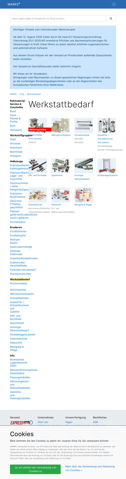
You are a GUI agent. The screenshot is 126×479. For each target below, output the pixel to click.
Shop (22, 94)
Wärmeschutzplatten (22, 293)
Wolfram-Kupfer (15, 241)
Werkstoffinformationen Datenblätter (23, 371)
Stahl (13, 139)
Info (12, 355)
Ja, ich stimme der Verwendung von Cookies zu (35, 469)
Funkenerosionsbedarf (23, 269)
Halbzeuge (16, 161)
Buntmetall (16, 151)
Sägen (69, 422)
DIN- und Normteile (15, 317)
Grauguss (15, 155)
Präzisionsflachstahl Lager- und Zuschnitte (21, 176)
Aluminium (16, 147)
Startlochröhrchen (20, 273)
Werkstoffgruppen (21, 135)
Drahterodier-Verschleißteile (18, 264)
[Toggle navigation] (114, 4)
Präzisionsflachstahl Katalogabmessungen (22, 167)
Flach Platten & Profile (15, 118)
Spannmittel (17, 323)
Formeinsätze (18, 221)
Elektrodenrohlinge (21, 246)
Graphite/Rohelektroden (24, 258)
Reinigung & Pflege (17, 348)
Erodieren (16, 227)
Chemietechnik (18, 338)
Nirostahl (15, 143)
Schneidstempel (19, 297)
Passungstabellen (20, 377)
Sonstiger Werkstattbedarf (19, 329)
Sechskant (16, 129)
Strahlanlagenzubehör (22, 334)
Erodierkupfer (18, 235)
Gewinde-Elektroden (16, 252)
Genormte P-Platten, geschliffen (16, 204)
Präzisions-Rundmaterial (17, 195)
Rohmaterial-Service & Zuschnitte (18, 104)
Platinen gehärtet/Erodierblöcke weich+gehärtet (23, 214)
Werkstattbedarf (34, 94)
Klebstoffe (16, 342)
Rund (13, 111)
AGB (95, 422)
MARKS (14, 4)
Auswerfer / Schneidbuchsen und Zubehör (105, 139)
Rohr (12, 125)
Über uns (43, 422)
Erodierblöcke (18, 231)
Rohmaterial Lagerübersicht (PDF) (18, 363)
